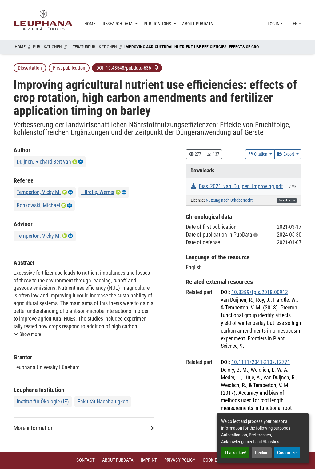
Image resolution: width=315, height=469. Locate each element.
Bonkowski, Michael (38, 205)
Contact (85, 460)
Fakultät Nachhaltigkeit (103, 401)
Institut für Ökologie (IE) (43, 401)
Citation (260, 154)
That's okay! (235, 452)
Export (288, 154)
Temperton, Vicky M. (39, 192)
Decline (261, 452)
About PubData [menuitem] (197, 23)
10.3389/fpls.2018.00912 (259, 292)
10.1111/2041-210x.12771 (260, 362)
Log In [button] (274, 23)
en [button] (296, 23)
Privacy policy (179, 460)
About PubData (118, 460)
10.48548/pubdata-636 (128, 68)
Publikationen (47, 46)
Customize (287, 452)
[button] (156, 67)
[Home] (43, 20)
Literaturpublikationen (93, 46)
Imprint (149, 460)
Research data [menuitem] (118, 23)
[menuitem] (120, 24)
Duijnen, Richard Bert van (44, 161)
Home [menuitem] (90, 23)
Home (20, 46)
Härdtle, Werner (97, 192)
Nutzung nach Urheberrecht (229, 200)
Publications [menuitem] (157, 23)
